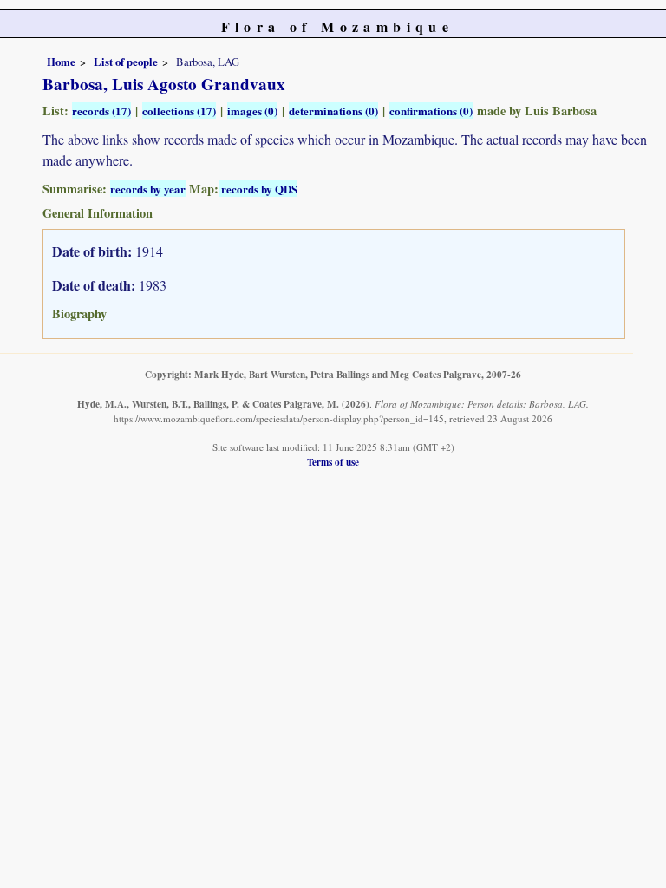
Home (61, 61)
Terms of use (333, 461)
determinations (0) (333, 110)
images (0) (252, 110)
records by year (148, 188)
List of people (126, 61)
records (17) (101, 110)
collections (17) (179, 110)
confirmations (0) (431, 110)
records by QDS (258, 188)
